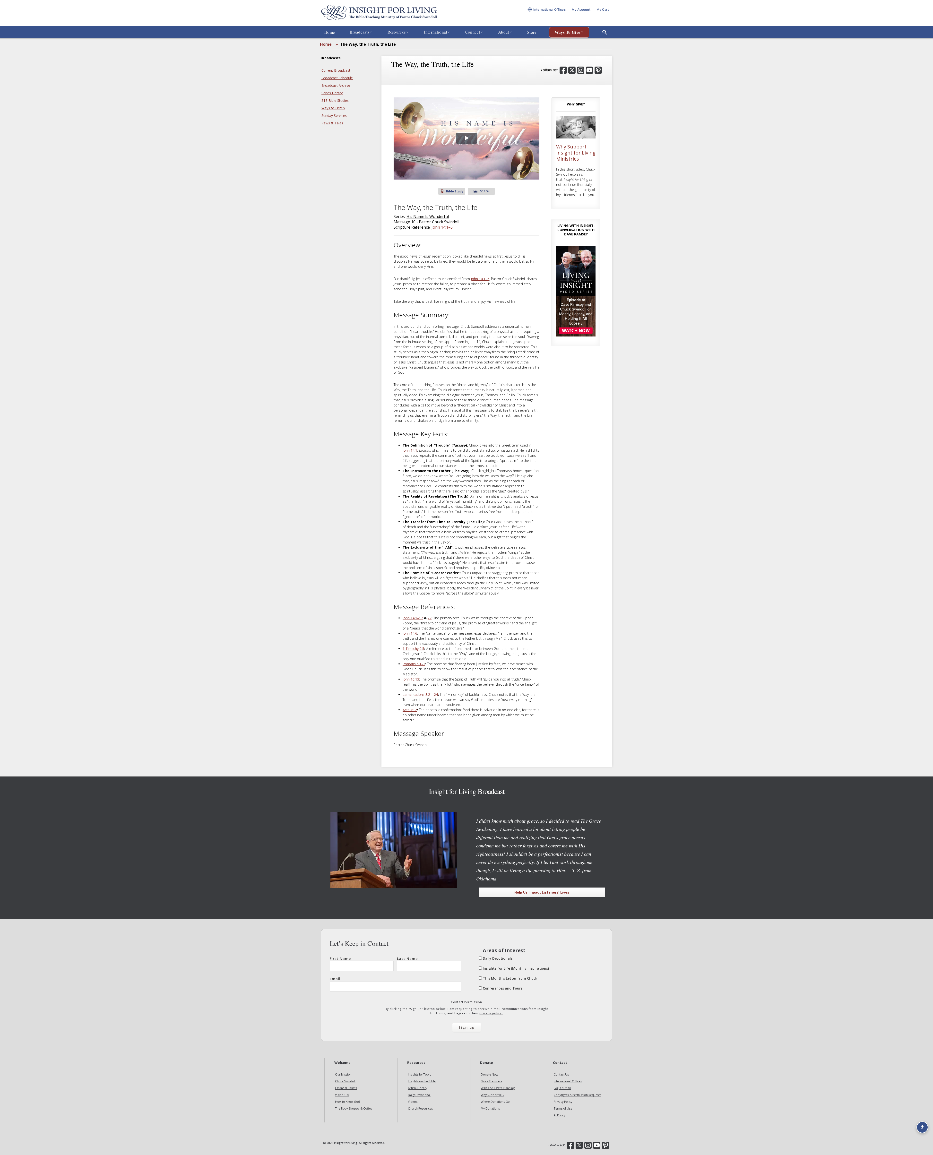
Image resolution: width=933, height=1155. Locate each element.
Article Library (417, 1088)
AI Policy (559, 1115)
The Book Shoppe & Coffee (353, 1108)
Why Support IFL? (492, 1095)
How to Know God (347, 1102)
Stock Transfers (491, 1081)
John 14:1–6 (442, 227)
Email (335, 978)
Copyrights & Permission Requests (577, 1095)
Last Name (407, 958)
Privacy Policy (563, 1102)
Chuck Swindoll (345, 1081)
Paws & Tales (332, 123)
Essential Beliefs (346, 1088)
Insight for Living (379, 13)
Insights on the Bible (422, 1081)
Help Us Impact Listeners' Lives (541, 892)
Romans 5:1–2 (414, 664)
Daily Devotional (419, 1095)
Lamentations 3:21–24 (420, 694)
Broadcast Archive (335, 85)
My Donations (490, 1108)
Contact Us (561, 1074)
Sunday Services (334, 115)
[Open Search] (604, 32)
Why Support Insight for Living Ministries (576, 152)
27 (430, 618)
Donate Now (489, 1074)
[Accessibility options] (922, 1127)
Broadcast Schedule (337, 78)
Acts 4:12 (410, 709)
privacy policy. (491, 1013)
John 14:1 (410, 450)
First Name (340, 958)
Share (484, 191)
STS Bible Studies (335, 100)
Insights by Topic (419, 1074)
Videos (412, 1102)
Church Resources (420, 1108)
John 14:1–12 (413, 618)
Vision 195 (342, 1095)
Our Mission (343, 1074)
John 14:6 (410, 633)
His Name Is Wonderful (427, 216)
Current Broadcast (335, 70)
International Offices (568, 1081)
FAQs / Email (562, 1088)
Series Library (332, 93)
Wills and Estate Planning (498, 1088)
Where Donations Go (495, 1102)
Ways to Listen (333, 108)
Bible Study (454, 191)
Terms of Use (563, 1108)
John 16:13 (411, 679)
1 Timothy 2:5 (413, 648)
